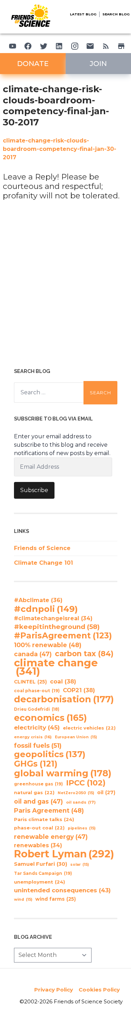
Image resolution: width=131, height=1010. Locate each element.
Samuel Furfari (40, 864)
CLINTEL (30, 682)
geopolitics (50, 754)
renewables (38, 845)
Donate (33, 63)
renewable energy (51, 836)
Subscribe (34, 490)
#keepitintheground (57, 627)
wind (23, 899)
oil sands (81, 802)
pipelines (81, 828)
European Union (76, 737)
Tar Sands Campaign (43, 873)
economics (50, 717)
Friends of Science (42, 548)
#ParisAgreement (63, 635)
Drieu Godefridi (36, 709)
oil (106, 792)
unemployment (39, 882)
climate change (56, 667)
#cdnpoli (46, 609)
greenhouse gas (38, 783)
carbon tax (84, 654)
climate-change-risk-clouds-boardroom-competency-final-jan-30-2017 (59, 149)
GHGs (35, 764)
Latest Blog (83, 14)
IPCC (85, 783)
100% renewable (47, 645)
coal (63, 681)
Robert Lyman (64, 854)
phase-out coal (39, 827)
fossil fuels (37, 745)
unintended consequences (62, 890)
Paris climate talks (44, 819)
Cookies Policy (99, 989)
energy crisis (33, 736)
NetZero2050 (76, 793)
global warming (62, 773)
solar (79, 864)
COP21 (79, 690)
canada (33, 654)
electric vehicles (89, 728)
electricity (37, 727)
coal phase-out (37, 690)
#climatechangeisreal (53, 618)
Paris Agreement (49, 810)
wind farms (55, 899)
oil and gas (38, 801)
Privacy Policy (53, 989)
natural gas (34, 792)
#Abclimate (38, 600)
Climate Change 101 (43, 562)
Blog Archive (33, 937)
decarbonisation (64, 699)
